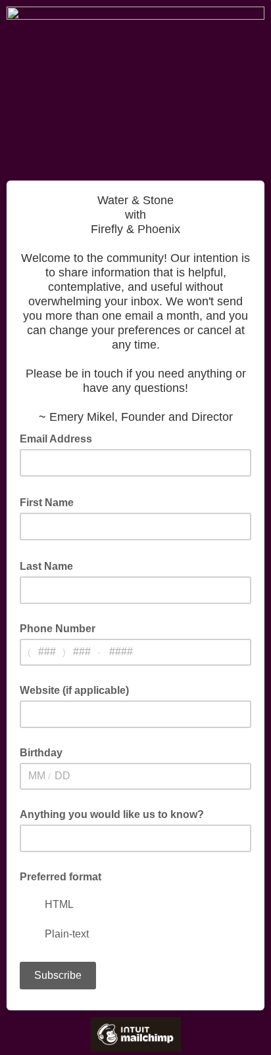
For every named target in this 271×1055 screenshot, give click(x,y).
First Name (51, 501)
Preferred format (60, 876)
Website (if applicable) (74, 690)
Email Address (60, 438)
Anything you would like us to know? (112, 814)
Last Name (50, 565)
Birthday (41, 752)
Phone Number (57, 628)
